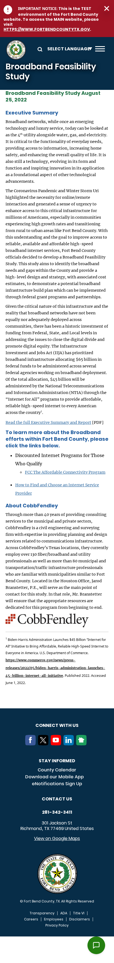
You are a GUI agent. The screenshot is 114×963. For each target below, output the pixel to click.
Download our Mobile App (54, 777)
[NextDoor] (82, 744)
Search (39, 49)
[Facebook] (31, 744)
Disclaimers (79, 919)
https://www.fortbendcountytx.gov (47, 29)
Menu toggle (100, 50)
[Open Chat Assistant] (96, 945)
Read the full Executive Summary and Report (48, 422)
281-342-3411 (57, 812)
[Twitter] (44, 744)
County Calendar (57, 770)
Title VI (78, 913)
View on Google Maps (57, 838)
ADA (63, 913)
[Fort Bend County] (16, 49)
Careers (31, 919)
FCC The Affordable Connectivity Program (65, 472)
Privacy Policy (57, 925)
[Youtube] (57, 744)
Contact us (57, 799)
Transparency (42, 913)
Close (106, 8)
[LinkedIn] (69, 744)
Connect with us (57, 725)
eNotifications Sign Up (57, 784)
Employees (53, 919)
